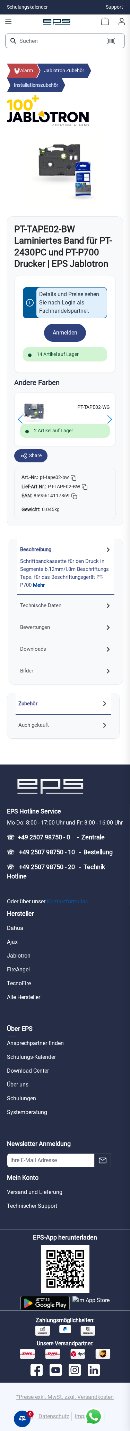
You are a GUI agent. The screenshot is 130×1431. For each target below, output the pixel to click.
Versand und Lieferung (34, 1192)
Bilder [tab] (26, 671)
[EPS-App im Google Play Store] (44, 1303)
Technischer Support (32, 1206)
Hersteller (20, 913)
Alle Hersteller (23, 997)
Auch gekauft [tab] (33, 725)
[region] (65, 172)
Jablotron (19, 955)
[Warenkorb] (105, 21)
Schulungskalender (27, 7)
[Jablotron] (48, 118)
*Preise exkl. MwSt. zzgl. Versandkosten (65, 1397)
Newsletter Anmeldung (39, 1143)
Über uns (17, 1084)
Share (35, 455)
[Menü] (8, 21)
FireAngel (18, 969)
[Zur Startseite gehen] (57, 21)
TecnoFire (19, 983)
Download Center (28, 1070)
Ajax (12, 942)
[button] (20, 419)
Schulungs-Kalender (31, 1057)
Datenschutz (53, 1416)
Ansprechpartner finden (35, 1043)
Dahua (15, 928)
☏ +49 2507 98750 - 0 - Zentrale (56, 837)
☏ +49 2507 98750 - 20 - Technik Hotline (56, 871)
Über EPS (20, 1028)
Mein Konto (22, 1177)
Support (114, 7)
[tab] (65, 567)
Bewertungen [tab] (35, 627)
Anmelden (65, 332)
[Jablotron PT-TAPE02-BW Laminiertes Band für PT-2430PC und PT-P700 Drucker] (65, 172)
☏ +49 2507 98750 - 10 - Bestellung (60, 852)
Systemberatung (27, 1112)
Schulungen (21, 1098)
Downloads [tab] (33, 649)
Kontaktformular (67, 901)
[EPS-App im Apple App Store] (91, 1303)
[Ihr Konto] (121, 21)
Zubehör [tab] (27, 703)
